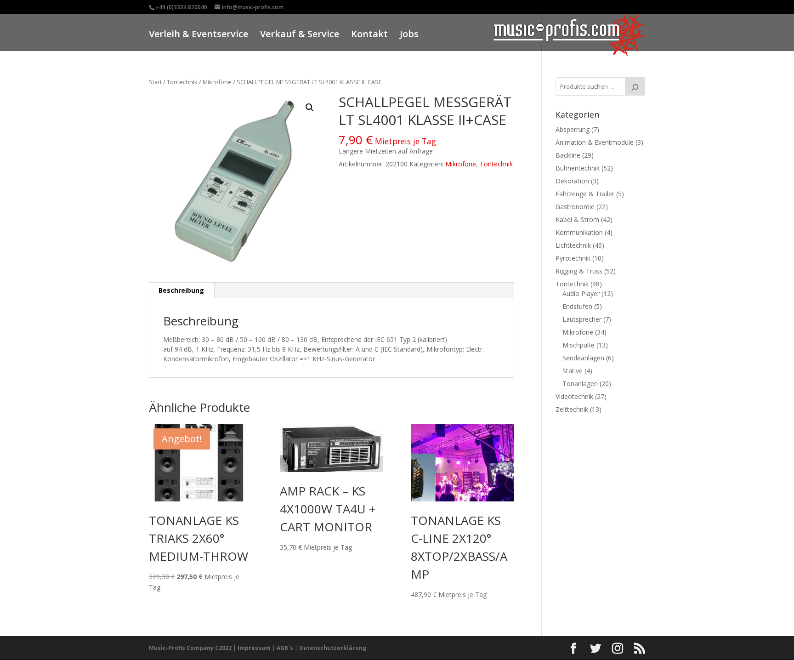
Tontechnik (182, 82)
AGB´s (285, 648)
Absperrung (573, 129)
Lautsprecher (581, 319)
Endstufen (577, 306)
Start (155, 82)
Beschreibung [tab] (181, 290)
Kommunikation (579, 232)
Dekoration (572, 180)
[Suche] (635, 86)
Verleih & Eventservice (198, 35)
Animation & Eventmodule (595, 142)
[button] (309, 107)
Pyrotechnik (573, 258)
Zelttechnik (572, 409)
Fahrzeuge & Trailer (585, 193)
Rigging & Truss (579, 271)
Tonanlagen (580, 383)
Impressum (254, 648)
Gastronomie (575, 206)
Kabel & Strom (577, 219)
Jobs (409, 35)
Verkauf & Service (299, 35)
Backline (568, 155)
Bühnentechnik (578, 168)
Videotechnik (574, 396)
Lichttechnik (573, 245)
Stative (572, 370)
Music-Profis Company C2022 (191, 648)
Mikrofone (217, 82)
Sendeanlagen (583, 357)
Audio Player (581, 293)
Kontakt (369, 35)
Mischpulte (578, 345)
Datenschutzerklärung (332, 648)
